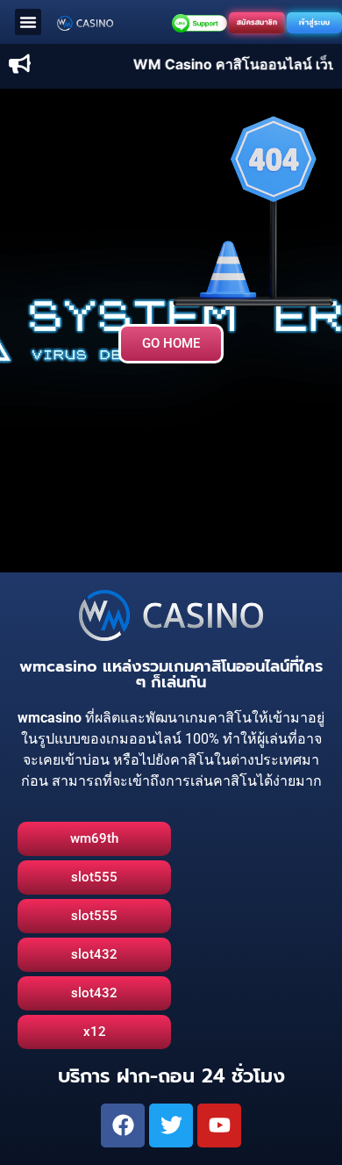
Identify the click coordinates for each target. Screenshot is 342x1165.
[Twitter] (171, 1125)
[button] (28, 22)
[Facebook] (123, 1125)
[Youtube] (219, 1125)
